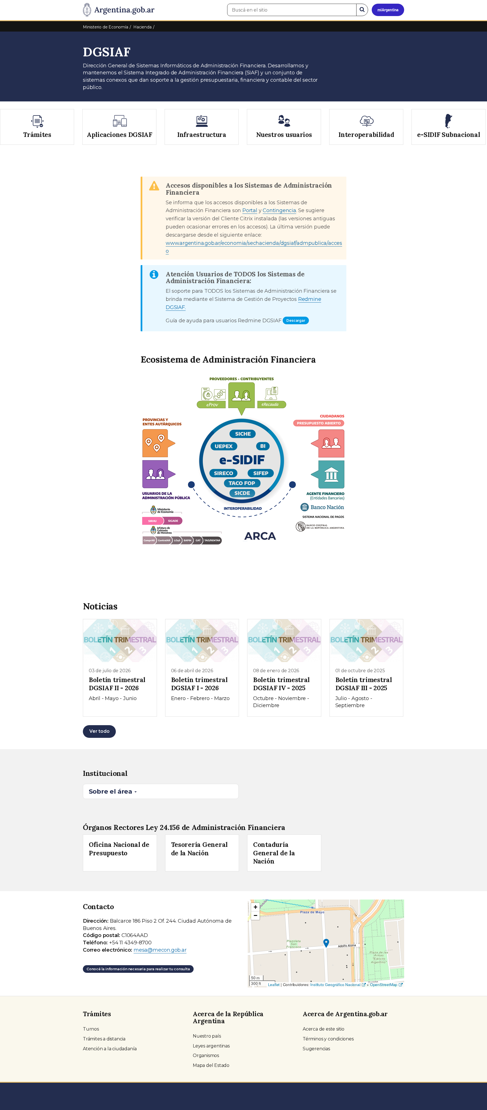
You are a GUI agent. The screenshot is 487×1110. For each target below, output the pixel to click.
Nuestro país (207, 1036)
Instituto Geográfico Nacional (335, 984)
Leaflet (274, 984)
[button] (326, 943)
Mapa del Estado (211, 1065)
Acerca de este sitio (323, 1029)
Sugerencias (316, 1048)
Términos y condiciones (328, 1039)
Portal (249, 210)
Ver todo (99, 731)
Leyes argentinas (211, 1046)
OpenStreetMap (383, 984)
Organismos (206, 1055)
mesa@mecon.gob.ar (160, 950)
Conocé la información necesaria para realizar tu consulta (138, 969)
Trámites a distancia (104, 1039)
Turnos (91, 1029)
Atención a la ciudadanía (110, 1048)
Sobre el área (111, 791)
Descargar (295, 320)
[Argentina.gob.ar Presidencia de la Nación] (119, 10)
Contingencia (279, 210)
